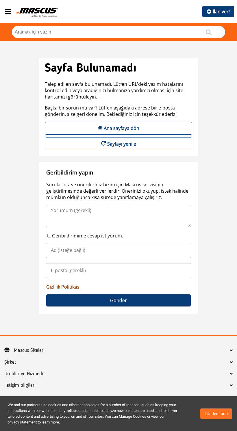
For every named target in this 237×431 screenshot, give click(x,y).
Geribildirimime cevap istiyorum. (87, 236)
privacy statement (22, 422)
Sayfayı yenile (121, 144)
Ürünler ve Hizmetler (25, 373)
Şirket (10, 362)
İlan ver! (221, 11)
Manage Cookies (132, 416)
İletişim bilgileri (20, 385)
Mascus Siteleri (29, 350)
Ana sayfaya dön (121, 128)
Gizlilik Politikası (63, 287)
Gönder (118, 300)
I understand (216, 413)
